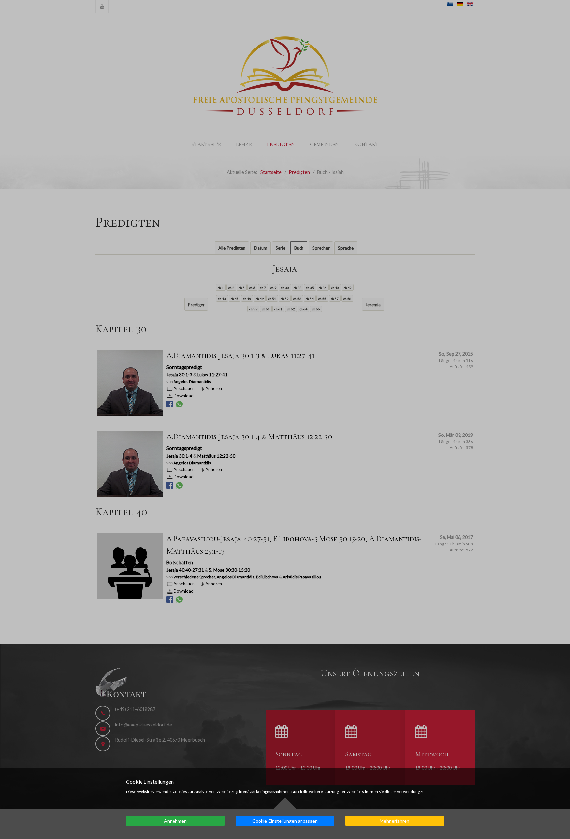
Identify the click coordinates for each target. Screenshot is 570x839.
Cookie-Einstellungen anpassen (285, 820)
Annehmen (175, 820)
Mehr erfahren (394, 820)
